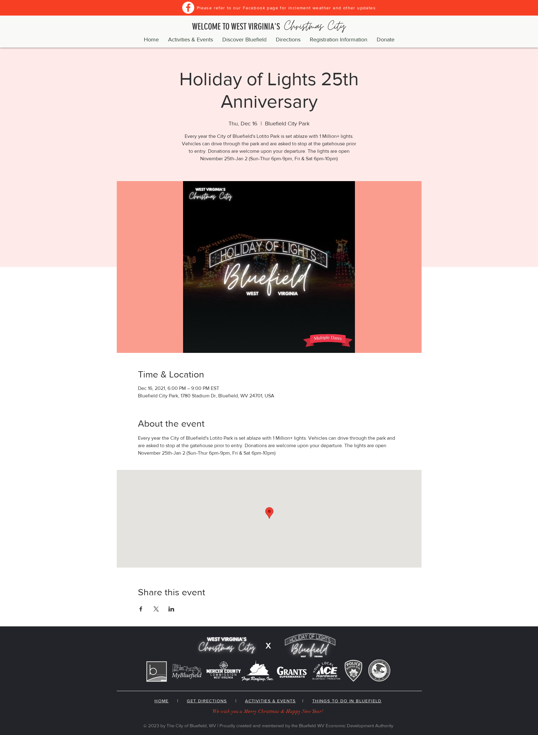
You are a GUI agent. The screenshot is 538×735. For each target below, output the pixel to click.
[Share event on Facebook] (141, 608)
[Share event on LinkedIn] (171, 608)
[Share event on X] (156, 608)
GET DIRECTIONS (207, 700)
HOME (161, 700)
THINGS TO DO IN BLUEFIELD (347, 700)
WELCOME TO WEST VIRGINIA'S (269, 26)
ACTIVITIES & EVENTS (270, 700)
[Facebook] (188, 8)
